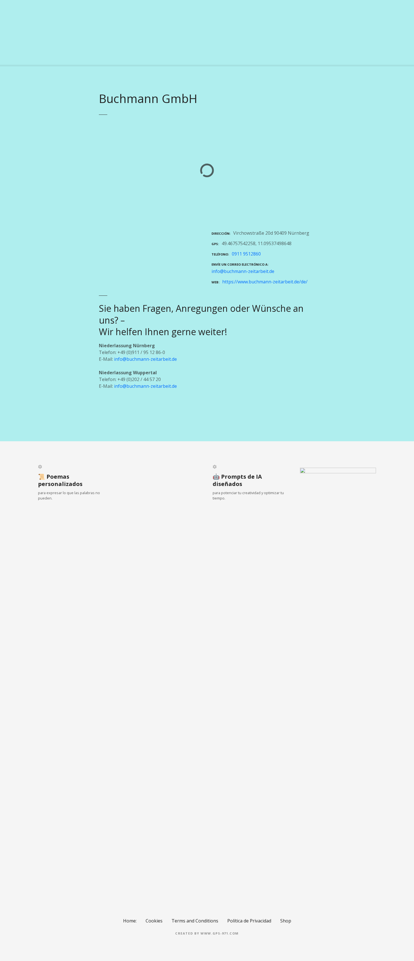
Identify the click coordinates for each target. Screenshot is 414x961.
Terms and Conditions (195, 921)
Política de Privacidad (249, 921)
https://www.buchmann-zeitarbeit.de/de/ (265, 282)
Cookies (154, 921)
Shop (285, 921)
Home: (130, 921)
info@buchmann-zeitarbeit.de (243, 271)
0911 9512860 (246, 254)
